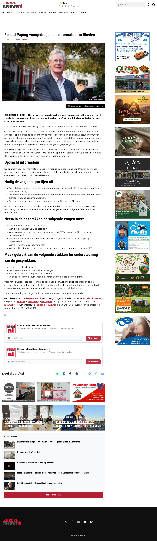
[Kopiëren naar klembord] (96, 373)
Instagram (46, 301)
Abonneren (93, 338)
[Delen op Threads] (70, 373)
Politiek (42, 12)
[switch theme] (149, 4)
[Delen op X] (83, 373)
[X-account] (65, 522)
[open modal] (153, 4)
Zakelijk (52, 12)
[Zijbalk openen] (3, 12)
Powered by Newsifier (78, 535)
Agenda (20, 12)
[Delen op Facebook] (76, 373)
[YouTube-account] (85, 522)
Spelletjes (63, 12)
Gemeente (31, 12)
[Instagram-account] (78, 522)
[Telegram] (89, 373)
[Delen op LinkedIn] (64, 373)
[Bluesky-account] (91, 522)
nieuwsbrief (11, 305)
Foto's (74, 12)
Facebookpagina (92, 298)
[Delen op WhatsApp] (57, 373)
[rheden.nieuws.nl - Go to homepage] (12, 522)
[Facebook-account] (72, 522)
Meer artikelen (53, 495)
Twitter (21, 301)
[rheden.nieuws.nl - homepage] (12, 4)
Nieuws (10, 12)
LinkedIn (33, 301)
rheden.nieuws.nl (31, 298)
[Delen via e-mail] (102, 373)
